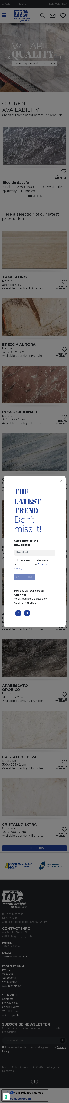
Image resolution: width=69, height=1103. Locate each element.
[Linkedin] (27, 613)
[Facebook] (18, 613)
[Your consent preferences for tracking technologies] (6, 1096)
